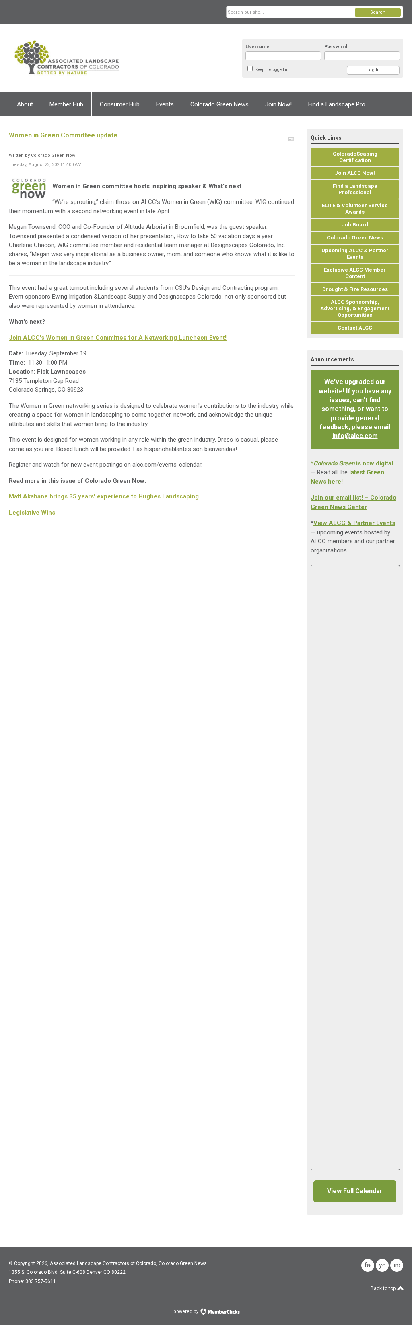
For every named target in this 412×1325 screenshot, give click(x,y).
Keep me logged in (271, 69)
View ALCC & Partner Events (354, 523)
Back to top (384, 1288)
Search (377, 12)
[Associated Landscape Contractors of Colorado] (88, 58)
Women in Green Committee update (63, 135)
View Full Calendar (355, 1191)
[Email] (291, 139)
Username (257, 47)
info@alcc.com (355, 436)
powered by (186, 1311)
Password (335, 47)
